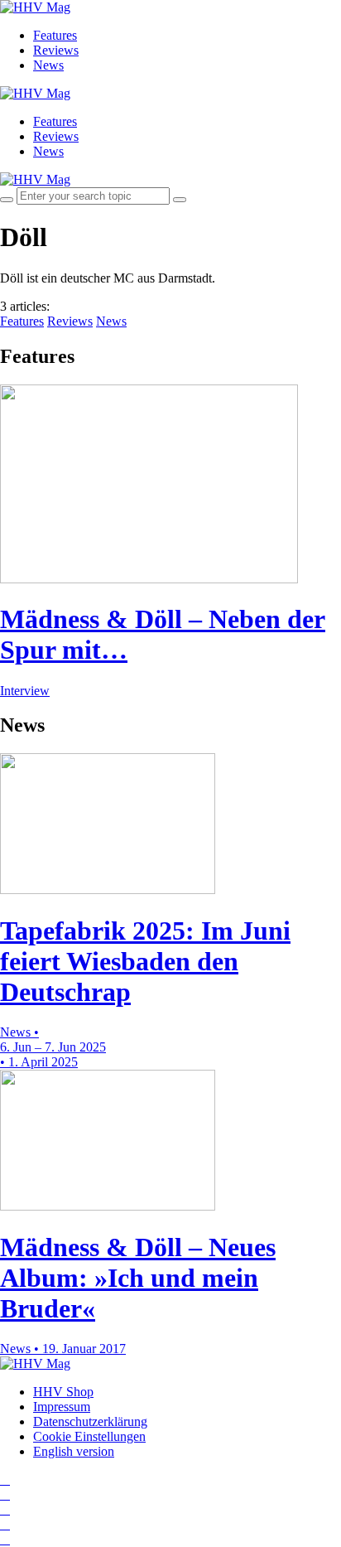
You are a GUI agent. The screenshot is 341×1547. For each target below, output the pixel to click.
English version (73, 1451)
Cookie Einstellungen (89, 1436)
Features (55, 35)
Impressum (61, 1407)
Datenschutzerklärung (90, 1421)
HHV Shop (63, 1392)
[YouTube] (5, 1509)
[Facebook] (5, 1494)
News (48, 65)
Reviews (56, 50)
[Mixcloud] (5, 1524)
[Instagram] (5, 1479)
